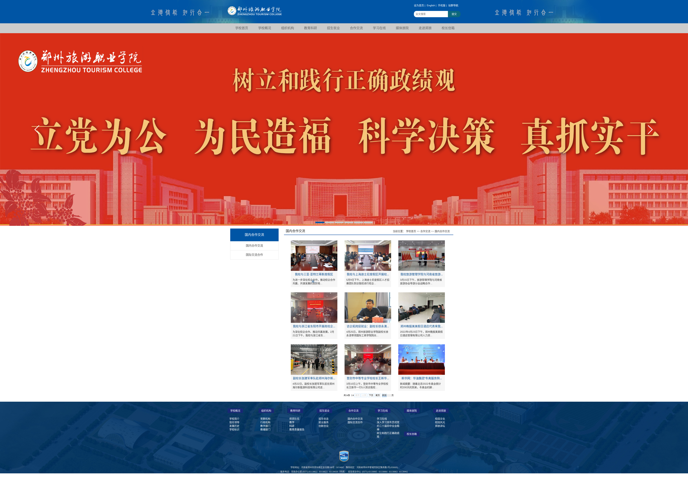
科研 (291, 425)
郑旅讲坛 (440, 425)
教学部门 (265, 425)
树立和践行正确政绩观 (388, 435)
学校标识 (234, 429)
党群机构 (265, 418)
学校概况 (235, 410)
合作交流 (425, 231)
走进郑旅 (441, 410)
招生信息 (324, 418)
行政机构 (265, 422)
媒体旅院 (412, 410)
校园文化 (440, 418)
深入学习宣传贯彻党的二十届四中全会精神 (388, 426)
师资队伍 (294, 418)
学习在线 (383, 410)
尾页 (378, 395)
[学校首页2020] (255, 8)
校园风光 (440, 422)
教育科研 (295, 410)
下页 (371, 395)
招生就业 (324, 410)
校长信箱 (412, 434)
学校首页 (411, 231)
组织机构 (266, 410)
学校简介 (234, 418)
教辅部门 (265, 429)
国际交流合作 (254, 254)
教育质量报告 (296, 429)
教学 (291, 422)
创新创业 (324, 425)
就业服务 (324, 422)
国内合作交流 (254, 245)
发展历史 (234, 425)
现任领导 (234, 422)
